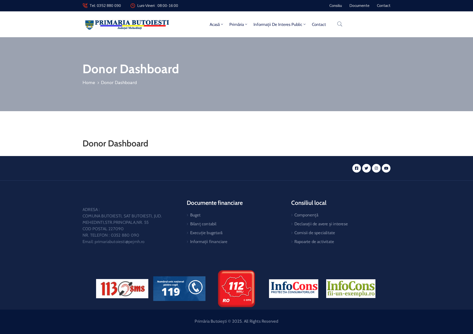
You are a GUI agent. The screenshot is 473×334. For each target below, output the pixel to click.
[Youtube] (386, 168)
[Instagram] (376, 168)
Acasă (215, 24)
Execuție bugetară (206, 232)
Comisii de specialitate (314, 232)
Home (89, 83)
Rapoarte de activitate (314, 241)
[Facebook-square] (356, 168)
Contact (319, 24)
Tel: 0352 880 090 (105, 5)
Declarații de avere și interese (321, 223)
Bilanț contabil (203, 223)
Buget (195, 214)
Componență (306, 214)
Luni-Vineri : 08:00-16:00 (157, 5)
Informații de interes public (277, 24)
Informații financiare (208, 241)
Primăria (236, 24)
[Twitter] (366, 168)
